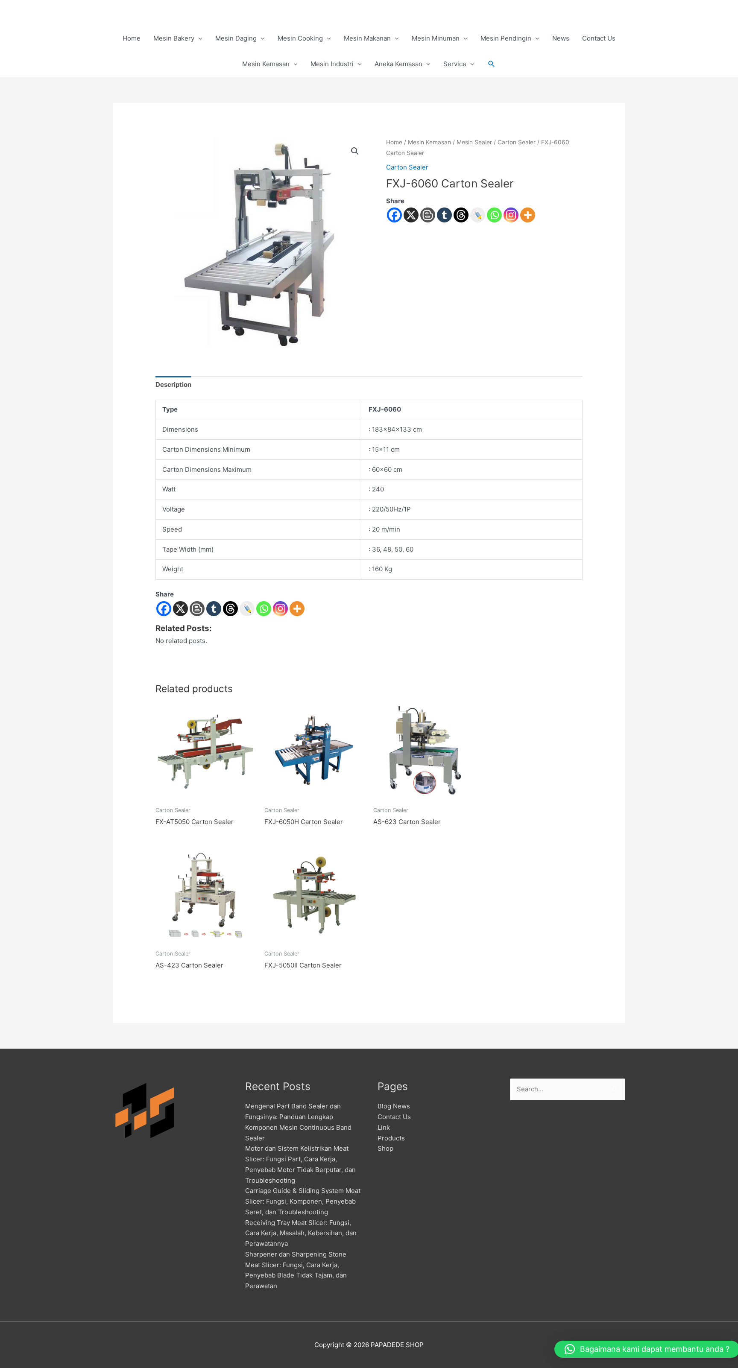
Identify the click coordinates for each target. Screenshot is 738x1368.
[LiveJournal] (477, 215)
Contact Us (598, 38)
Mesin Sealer (474, 142)
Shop (385, 1148)
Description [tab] (173, 384)
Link (384, 1127)
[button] (491, 64)
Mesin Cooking (300, 38)
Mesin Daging (236, 38)
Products (391, 1138)
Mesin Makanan (367, 38)
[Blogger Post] (427, 215)
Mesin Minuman (436, 38)
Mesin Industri (332, 64)
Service (454, 64)
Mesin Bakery (173, 38)
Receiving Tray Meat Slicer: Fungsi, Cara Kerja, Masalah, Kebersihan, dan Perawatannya (301, 1233)
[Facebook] (394, 215)
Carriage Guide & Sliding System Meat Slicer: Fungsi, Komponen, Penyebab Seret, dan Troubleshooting (302, 1201)
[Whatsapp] (494, 215)
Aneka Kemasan (398, 64)
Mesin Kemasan (266, 64)
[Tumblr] (444, 215)
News (560, 38)
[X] (411, 215)
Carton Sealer (517, 142)
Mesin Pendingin (505, 38)
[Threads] (461, 215)
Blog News (394, 1106)
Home (132, 38)
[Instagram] (511, 215)
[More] (527, 215)
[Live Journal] (247, 608)
